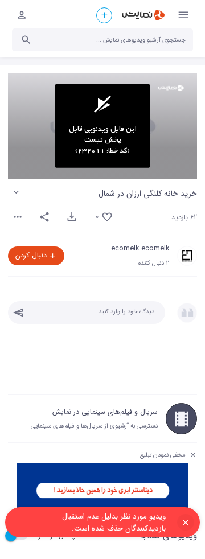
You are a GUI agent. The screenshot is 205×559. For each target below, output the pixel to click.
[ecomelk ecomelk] (187, 256)
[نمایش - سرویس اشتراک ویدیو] (143, 15)
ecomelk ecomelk (140, 248)
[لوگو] (171, 88)
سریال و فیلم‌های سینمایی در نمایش (105, 412)
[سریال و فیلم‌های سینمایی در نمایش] (181, 418)
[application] (102, 126)
